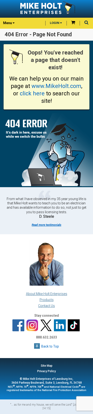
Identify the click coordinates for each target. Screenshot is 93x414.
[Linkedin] (60, 325)
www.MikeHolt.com (56, 86)
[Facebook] (18, 325)
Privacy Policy (46, 371)
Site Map (46, 365)
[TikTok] (74, 325)
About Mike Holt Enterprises (46, 294)
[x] (46, 325)
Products (47, 300)
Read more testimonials (46, 225)
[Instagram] (32, 325)
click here (32, 93)
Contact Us (46, 306)
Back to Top (50, 346)
